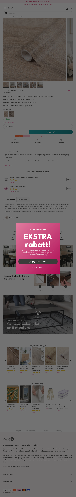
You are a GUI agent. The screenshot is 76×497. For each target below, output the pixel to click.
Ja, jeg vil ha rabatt (38, 261)
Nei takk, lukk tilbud (38, 268)
